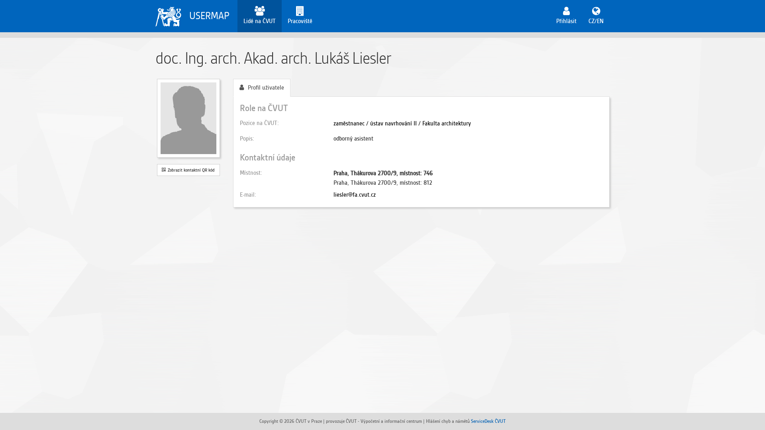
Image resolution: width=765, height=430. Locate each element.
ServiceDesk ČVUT (488, 421)
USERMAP (209, 16)
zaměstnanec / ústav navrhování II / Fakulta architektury (402, 123)
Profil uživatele (266, 87)
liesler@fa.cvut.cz (354, 194)
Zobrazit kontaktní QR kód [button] (190, 170)
